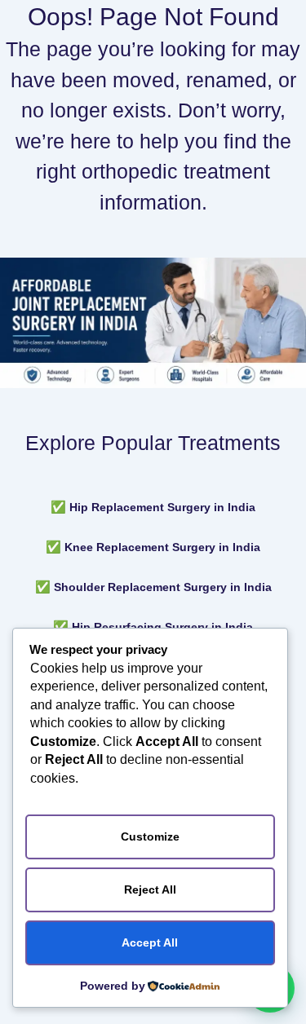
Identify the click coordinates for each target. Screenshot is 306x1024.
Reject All (150, 889)
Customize (150, 836)
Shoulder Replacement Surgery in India (163, 587)
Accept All (150, 942)
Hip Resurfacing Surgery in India (162, 626)
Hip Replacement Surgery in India (162, 507)
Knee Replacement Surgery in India (162, 547)
